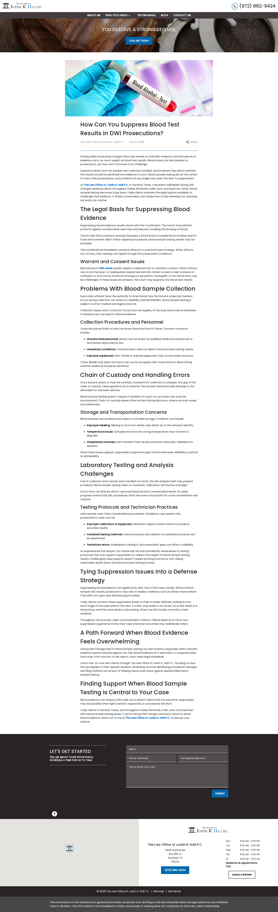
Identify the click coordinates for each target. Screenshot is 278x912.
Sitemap (158, 891)
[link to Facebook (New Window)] (54, 813)
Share (194, 142)
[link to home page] (22, 6)
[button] (69, 849)
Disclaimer (174, 891)
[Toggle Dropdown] (130, 15)
